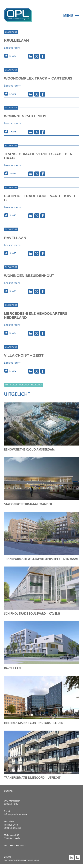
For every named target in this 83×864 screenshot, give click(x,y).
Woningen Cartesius (25, 116)
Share (12, 55)
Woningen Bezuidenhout (29, 276)
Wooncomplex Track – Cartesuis (38, 78)
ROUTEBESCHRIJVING (15, 845)
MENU (68, 15)
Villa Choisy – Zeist (24, 355)
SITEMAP (7, 857)
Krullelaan (16, 40)
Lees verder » (12, 47)
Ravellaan (15, 238)
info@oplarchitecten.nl (15, 814)
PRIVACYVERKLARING (30, 860)
